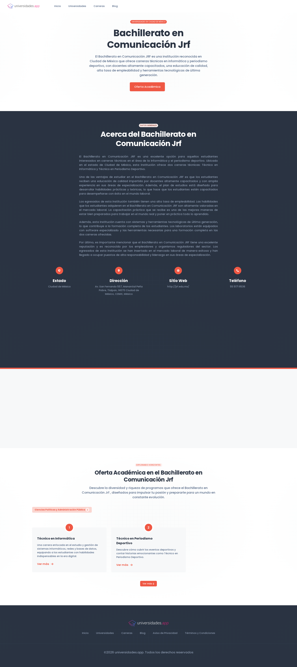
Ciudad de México (59, 286)
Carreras (99, 6)
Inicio (57, 6)
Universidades (77, 6)
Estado (59, 280)
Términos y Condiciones (200, 633)
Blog (115, 6)
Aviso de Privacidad (165, 633)
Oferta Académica (147, 87)
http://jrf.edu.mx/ (178, 286)
